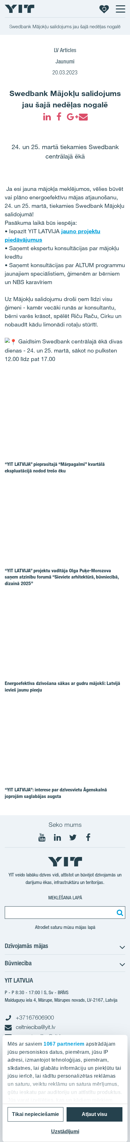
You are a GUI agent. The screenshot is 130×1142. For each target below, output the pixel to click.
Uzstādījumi (65, 1131)
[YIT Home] (19, 9)
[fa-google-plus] (71, 117)
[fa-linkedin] (47, 117)
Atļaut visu (94, 1114)
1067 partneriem (64, 1044)
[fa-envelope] (83, 117)
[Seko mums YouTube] (42, 837)
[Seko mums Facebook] (88, 837)
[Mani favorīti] (104, 9)
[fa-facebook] (59, 117)
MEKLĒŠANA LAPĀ (65, 898)
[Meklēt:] (119, 912)
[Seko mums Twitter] (73, 837)
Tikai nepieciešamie (35, 1114)
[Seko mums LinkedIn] (57, 837)
